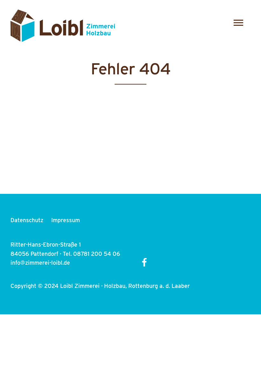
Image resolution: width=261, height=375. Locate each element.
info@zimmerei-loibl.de (40, 262)
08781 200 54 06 (96, 253)
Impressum (65, 220)
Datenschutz (27, 220)
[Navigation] (240, 22)
